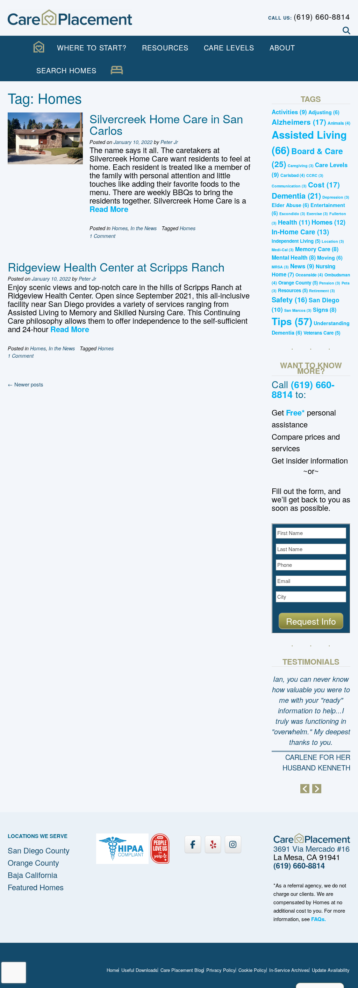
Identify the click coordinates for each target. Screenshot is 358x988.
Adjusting (323, 112)
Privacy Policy (221, 970)
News (302, 266)
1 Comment (102, 235)
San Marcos (298, 310)
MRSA (280, 266)
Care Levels (229, 47)
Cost (324, 184)
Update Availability (331, 970)
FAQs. (318, 919)
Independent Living (296, 241)
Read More (109, 208)
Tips (292, 321)
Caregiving (301, 165)
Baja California (32, 874)
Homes (120, 228)
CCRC (314, 175)
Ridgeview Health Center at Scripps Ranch (116, 266)
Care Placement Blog (181, 970)
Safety (289, 299)
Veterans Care (321, 332)
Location (333, 241)
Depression (335, 197)
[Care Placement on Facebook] (193, 844)
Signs (324, 310)
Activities (289, 112)
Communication (289, 185)
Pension (329, 283)
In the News (143, 228)
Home (113, 970)
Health (294, 222)
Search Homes (66, 70)
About (282, 47)
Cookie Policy (252, 970)
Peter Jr (169, 141)
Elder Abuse (290, 204)
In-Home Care (300, 231)
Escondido (292, 213)
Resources (165, 47)
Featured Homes (36, 886)
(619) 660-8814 (322, 16)
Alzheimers (299, 122)
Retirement (322, 290)
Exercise (317, 213)
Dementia (296, 195)
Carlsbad (292, 175)
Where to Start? (92, 47)
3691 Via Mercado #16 (311, 848)
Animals (339, 123)
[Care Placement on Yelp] (213, 844)
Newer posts (25, 384)
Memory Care (316, 249)
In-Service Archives (289, 970)
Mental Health (294, 257)
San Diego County (39, 850)
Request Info (311, 621)
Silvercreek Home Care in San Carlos (166, 124)
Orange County (298, 282)
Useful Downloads (139, 970)
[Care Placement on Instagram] (233, 844)
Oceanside (309, 275)
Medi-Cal (283, 249)
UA (117, 70)
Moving (330, 257)
